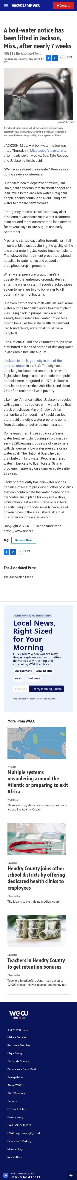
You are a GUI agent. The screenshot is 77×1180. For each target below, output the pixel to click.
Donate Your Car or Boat (21, 1069)
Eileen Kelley (13, 896)
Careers (12, 1101)
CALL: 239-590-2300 (19, 1125)
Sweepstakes (15, 1077)
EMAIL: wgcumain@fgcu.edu (24, 1133)
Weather (11, 766)
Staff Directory (16, 1093)
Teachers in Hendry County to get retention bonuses (36, 963)
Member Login (15, 1149)
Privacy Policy (15, 1117)
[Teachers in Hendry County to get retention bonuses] (36, 931)
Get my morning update (47, 689)
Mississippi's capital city (48, 150)
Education (12, 863)
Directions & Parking (19, 1141)
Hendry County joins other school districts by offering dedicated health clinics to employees (36, 878)
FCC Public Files (16, 1109)
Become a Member (18, 1045)
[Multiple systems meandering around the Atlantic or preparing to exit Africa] (36, 743)
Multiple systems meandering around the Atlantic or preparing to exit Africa (37, 782)
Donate (65, 5)
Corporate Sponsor (18, 1061)
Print (68, 57)
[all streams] (72, 1175)
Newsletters (14, 1157)
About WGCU (15, 1085)
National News (23, 540)
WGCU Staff (13, 800)
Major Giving (14, 1053)
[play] (5, 1175)
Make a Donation (17, 1037)
